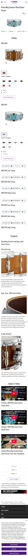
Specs (13, 470)
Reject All (14, 549)
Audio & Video (21, 31)
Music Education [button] (4, 510)
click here (21, 537)
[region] (14, 537)
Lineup (3, 31)
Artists (2, 517)
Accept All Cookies (14, 553)
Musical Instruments (9, 502)
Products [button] (3, 507)
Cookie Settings (14, 544)
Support (13, 473)
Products (20, 502)
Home (2, 502)
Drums (16, 502)
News (2, 514)
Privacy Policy (9, 541)
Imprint (3, 541)
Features (11, 31)
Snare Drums (5, 503)
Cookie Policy (16, 541)
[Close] (26, 520)
